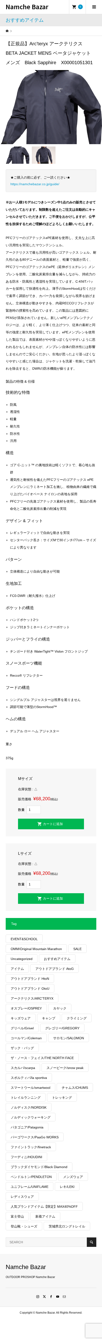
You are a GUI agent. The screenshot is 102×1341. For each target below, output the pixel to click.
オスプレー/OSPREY (26, 1008)
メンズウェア (73, 1177)
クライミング (77, 1018)
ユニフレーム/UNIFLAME (29, 1187)
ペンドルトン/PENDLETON (31, 1177)
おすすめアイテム (57, 959)
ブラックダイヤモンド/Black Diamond (39, 1167)
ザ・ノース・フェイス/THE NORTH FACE (42, 1058)
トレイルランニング (26, 1097)
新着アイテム (45, 1216)
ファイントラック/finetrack (31, 1147)
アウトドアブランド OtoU (30, 988)
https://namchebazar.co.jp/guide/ (34, 184)
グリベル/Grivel (22, 1028)
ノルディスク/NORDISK (28, 1107)
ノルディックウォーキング (31, 1117)
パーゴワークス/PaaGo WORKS (35, 1137)
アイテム (17, 969)
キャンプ (48, 1018)
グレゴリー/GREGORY (62, 1028)
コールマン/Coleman (26, 1038)
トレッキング (62, 1097)
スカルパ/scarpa (23, 1068)
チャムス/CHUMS (75, 1088)
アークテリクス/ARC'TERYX (32, 998)
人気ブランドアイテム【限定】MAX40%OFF (44, 1206)
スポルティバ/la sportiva (29, 1078)
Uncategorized (21, 959)
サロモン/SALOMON (68, 1038)
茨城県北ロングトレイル (67, 1226)
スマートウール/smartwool (30, 1088)
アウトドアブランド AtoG (54, 969)
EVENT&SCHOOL (24, 939)
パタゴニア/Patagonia (27, 1127)
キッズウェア (21, 1018)
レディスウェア (22, 1197)
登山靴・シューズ (24, 1226)
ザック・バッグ (22, 1048)
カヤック (59, 1008)
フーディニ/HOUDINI (26, 1157)
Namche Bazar (27, 6)
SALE (77, 949)
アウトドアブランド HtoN (30, 979)
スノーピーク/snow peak (64, 1068)
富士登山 (17, 1216)
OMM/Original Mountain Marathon (36, 949)
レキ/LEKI (67, 1187)
